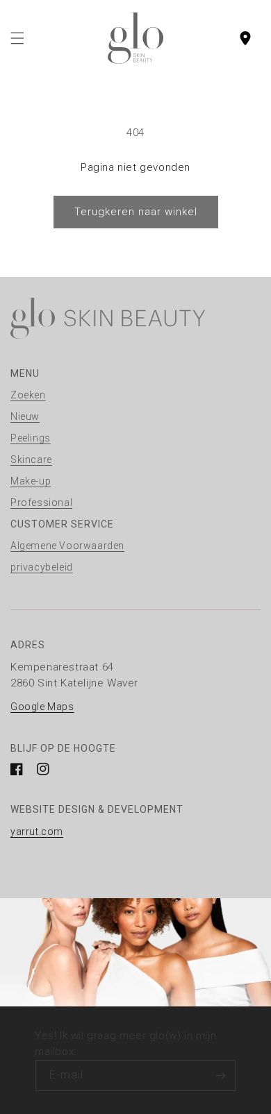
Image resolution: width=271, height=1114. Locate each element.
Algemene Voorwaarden (67, 545)
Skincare (31, 459)
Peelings (30, 438)
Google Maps (42, 706)
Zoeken (28, 394)
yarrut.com (36, 831)
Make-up (30, 481)
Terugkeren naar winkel (135, 211)
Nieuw (25, 416)
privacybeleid (41, 567)
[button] (17, 38)
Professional (41, 502)
